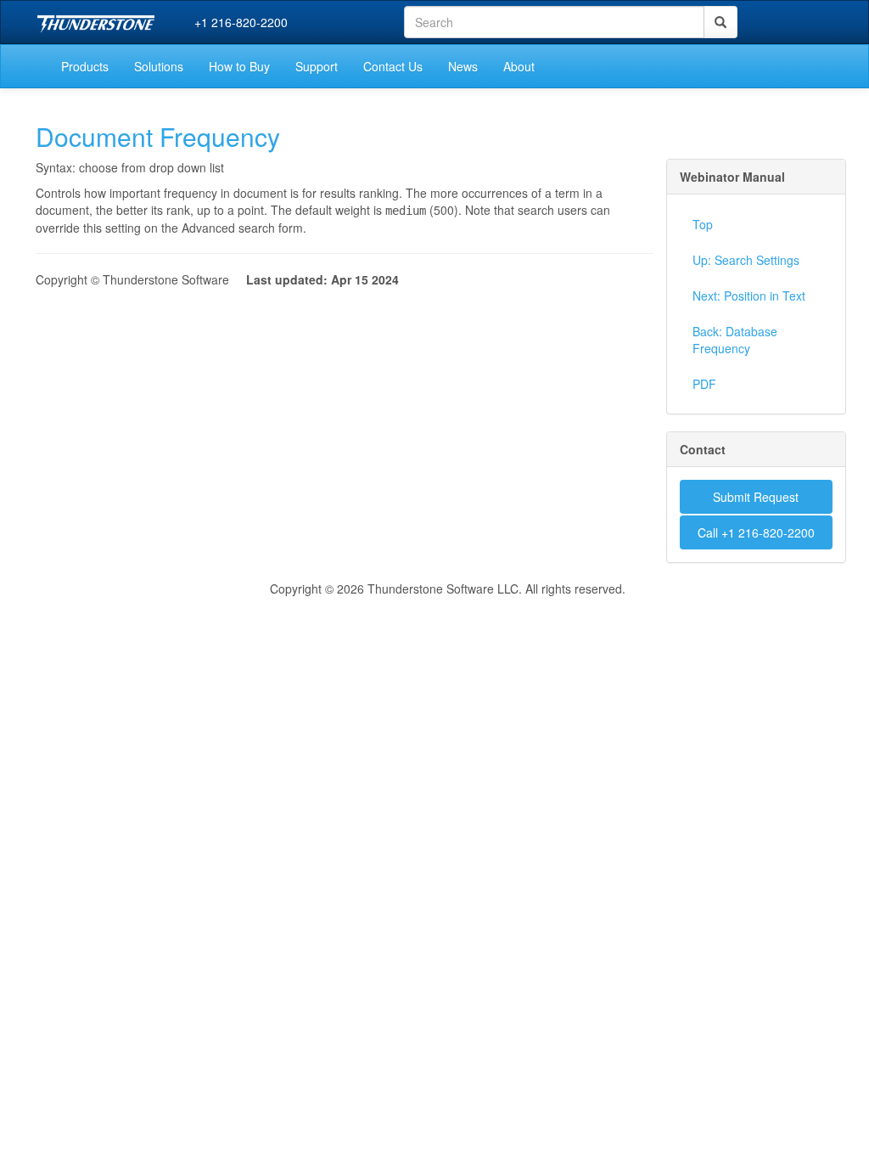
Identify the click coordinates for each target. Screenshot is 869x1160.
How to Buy (239, 66)
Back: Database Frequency (734, 340)
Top (702, 224)
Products (85, 66)
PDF (704, 383)
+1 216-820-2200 (241, 22)
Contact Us (393, 66)
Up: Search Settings (745, 259)
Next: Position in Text (748, 295)
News (463, 66)
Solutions (158, 66)
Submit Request (756, 496)
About (519, 66)
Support (316, 66)
